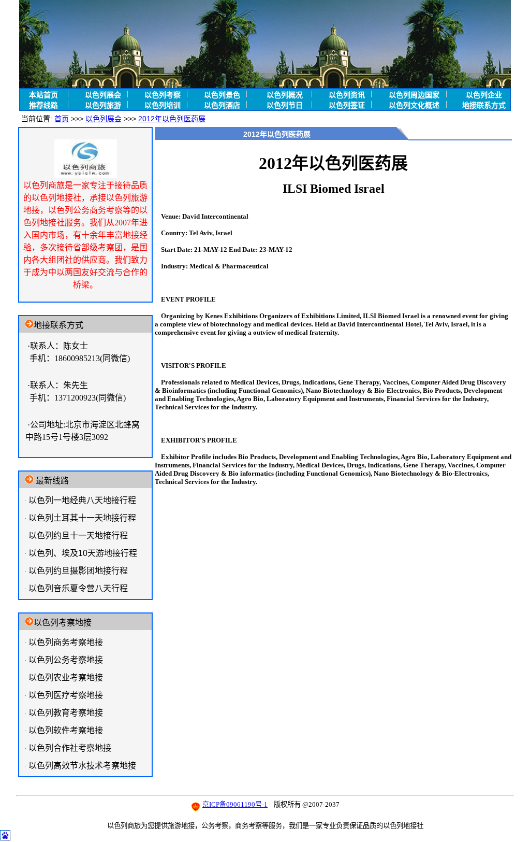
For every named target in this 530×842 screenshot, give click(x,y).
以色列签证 (347, 105)
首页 (61, 119)
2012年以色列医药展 (171, 119)
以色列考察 (162, 95)
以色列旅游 (103, 105)
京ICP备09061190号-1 (235, 804)
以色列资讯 (347, 95)
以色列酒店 (222, 105)
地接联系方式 (484, 105)
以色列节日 (285, 105)
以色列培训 (162, 105)
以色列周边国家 (414, 95)
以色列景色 (222, 95)
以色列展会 (103, 95)
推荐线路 (43, 105)
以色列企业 (484, 95)
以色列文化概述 (414, 105)
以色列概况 (285, 95)
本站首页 (43, 95)
